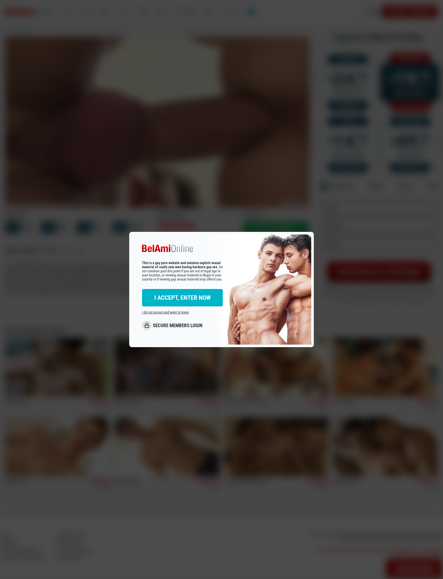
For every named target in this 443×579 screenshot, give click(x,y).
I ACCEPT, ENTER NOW (182, 298)
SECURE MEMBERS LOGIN (178, 325)
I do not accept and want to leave (165, 313)
